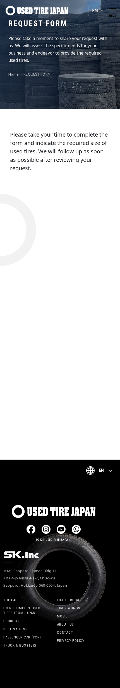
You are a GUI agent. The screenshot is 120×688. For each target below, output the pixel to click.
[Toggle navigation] (112, 11)
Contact (65, 632)
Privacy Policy (71, 640)
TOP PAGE (11, 600)
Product (11, 621)
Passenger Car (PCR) (22, 637)
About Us (65, 624)
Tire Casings (68, 608)
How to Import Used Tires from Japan (21, 610)
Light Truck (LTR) (73, 600)
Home (13, 74)
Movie (62, 616)
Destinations (15, 629)
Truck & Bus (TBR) (19, 645)
